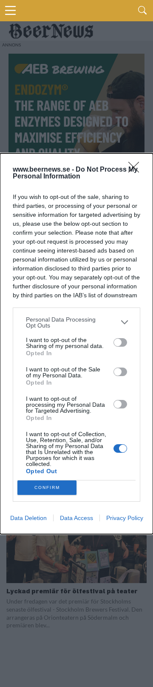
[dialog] (76, 343)
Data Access (76, 518)
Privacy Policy (124, 518)
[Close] (136, 170)
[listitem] (76, 322)
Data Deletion (28, 518)
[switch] (120, 342)
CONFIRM (47, 487)
